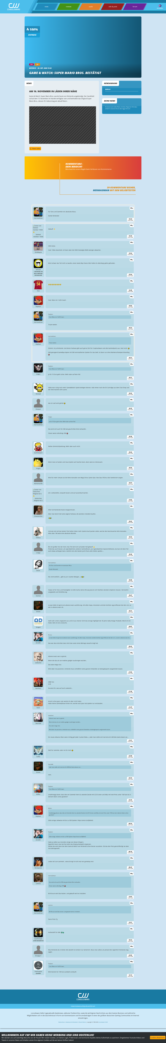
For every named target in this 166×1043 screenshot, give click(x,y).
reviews (68, 7)
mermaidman (101, 190)
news (46, 7)
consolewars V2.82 (103, 1022)
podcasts (87, 1006)
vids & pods (113, 7)
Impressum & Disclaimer (72, 1022)
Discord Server (82, 1022)
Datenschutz (61, 1022)
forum (135, 7)
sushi (91, 7)
